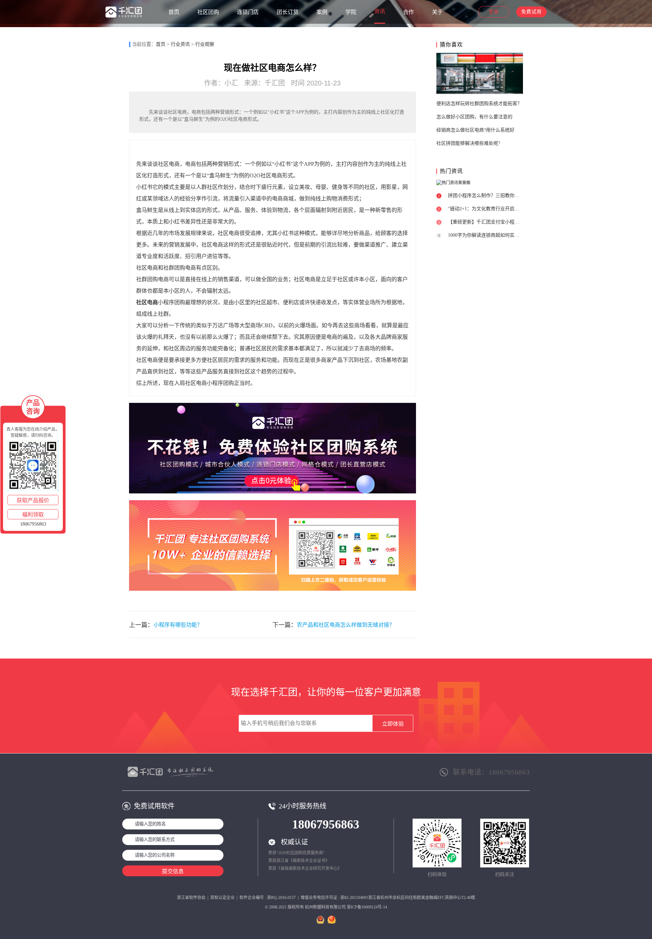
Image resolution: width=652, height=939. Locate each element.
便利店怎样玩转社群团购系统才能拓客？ (479, 103)
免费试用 (531, 11)
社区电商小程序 (204, 383)
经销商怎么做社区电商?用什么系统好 (475, 130)
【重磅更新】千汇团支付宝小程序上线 (488, 221)
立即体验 (393, 724)
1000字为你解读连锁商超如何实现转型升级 (493, 235)
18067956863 (325, 824)
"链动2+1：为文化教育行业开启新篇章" (489, 208)
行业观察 (204, 44)
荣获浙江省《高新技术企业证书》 (298, 860)
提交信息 (173, 871)
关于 (437, 12)
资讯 (379, 11)
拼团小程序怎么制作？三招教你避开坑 (488, 195)
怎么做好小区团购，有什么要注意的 (474, 116)
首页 (173, 12)
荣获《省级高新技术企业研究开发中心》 (305, 868)
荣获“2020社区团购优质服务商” (296, 852)
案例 (321, 12)
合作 (408, 12)
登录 (494, 11)
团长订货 (287, 12)
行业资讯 (180, 44)
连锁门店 (248, 12)
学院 (350, 12)
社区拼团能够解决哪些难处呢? (468, 143)
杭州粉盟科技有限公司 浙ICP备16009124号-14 (346, 907)
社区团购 (208, 12)
